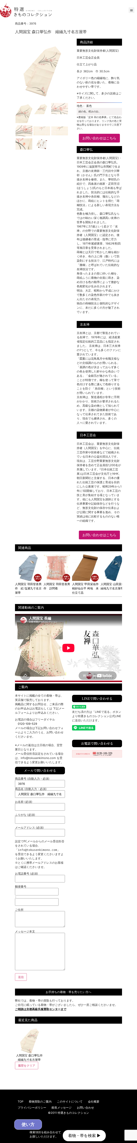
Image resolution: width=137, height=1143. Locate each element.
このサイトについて (70, 1101)
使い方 (28, 1124)
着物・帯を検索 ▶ (84, 1135)
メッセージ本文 (25, 931)
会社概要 (93, 1101)
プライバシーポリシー (32, 1107)
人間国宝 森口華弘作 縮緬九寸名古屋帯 (29, 1057)
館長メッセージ (62, 1107)
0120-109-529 (27, 723)
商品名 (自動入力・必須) (31, 789)
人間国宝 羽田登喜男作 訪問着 (57, 586)
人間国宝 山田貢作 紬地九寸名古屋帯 (114, 586)
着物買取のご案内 (40, 1101)
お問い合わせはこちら (99, 138)
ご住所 (19, 909)
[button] (131, 10)
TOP (20, 1101)
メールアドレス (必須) (29, 827)
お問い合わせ (85, 1107)
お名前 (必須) (23, 802)
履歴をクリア (26, 1065)
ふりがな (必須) (25, 815)
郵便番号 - (20, 892)
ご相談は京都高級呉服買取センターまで (40, 1009)
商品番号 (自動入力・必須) (32, 778)
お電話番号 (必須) (26, 873)
